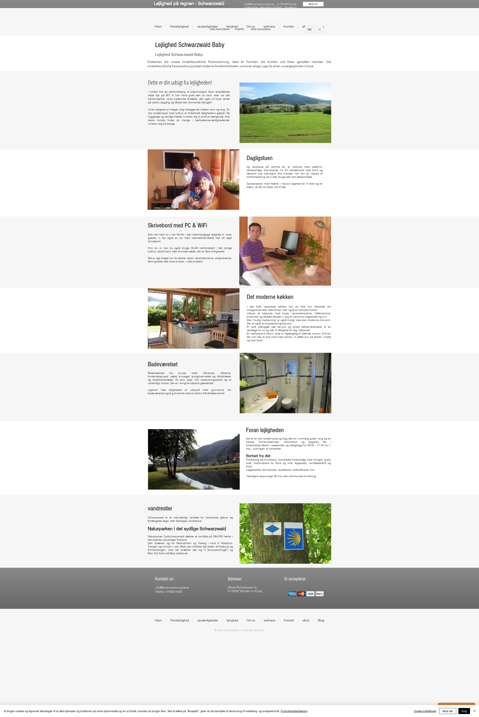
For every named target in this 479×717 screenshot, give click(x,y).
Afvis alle (448, 711)
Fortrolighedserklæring (294, 711)
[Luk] (474, 711)
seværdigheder (216, 120)
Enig (464, 711)
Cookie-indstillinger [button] (425, 711)
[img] (292, 594)
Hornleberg (178, 91)
